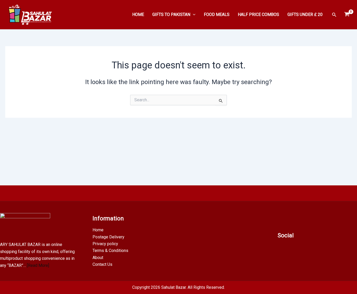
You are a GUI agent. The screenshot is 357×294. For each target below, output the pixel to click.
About (98, 257)
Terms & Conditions (110, 250)
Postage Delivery (108, 236)
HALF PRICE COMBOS (258, 14)
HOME (138, 14)
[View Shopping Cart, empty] (347, 15)
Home (98, 229)
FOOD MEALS (216, 14)
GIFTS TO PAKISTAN (171, 14)
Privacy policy (105, 243)
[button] (192, 14)
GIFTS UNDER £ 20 (305, 14)
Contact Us (102, 264)
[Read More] (38, 265)
